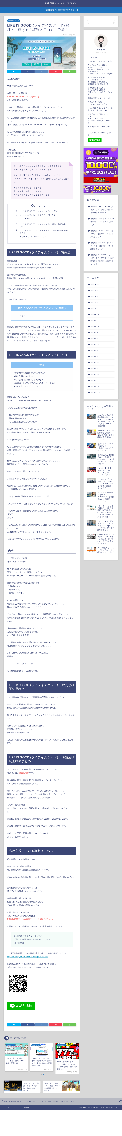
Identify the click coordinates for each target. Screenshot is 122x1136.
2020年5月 (95, 357)
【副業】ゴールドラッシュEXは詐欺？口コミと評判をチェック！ (102, 222)
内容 (28, 218)
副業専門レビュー (13, 20)
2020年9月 (95, 332)
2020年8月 (95, 339)
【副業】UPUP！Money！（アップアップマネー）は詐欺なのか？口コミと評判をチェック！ (102, 259)
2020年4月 (95, 362)
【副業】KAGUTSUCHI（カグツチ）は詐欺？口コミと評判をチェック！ (102, 234)
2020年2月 (95, 374)
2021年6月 (95, 285)
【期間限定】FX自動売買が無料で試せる (61, 10)
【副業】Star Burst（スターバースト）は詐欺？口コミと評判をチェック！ (102, 246)
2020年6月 (95, 351)
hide (49, 206)
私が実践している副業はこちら (33, 236)
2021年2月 (95, 303)
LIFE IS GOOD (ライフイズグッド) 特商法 (39, 211)
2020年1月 (95, 380)
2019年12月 (95, 387)
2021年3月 (95, 297)
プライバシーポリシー (12, 1107)
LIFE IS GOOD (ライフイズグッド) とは (38, 215)
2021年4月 (95, 291)
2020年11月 (95, 321)
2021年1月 (95, 309)
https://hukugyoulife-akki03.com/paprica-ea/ (27, 957)
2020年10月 (95, 327)
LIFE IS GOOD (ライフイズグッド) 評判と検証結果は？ (43, 225)
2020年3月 (95, 369)
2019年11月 (95, 392)
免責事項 (26, 1107)
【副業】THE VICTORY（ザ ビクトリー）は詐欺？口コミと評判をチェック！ (102, 210)
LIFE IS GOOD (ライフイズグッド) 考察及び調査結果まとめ (44, 231)
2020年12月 (95, 315)
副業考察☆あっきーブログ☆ (61, 3)
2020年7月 (95, 344)
